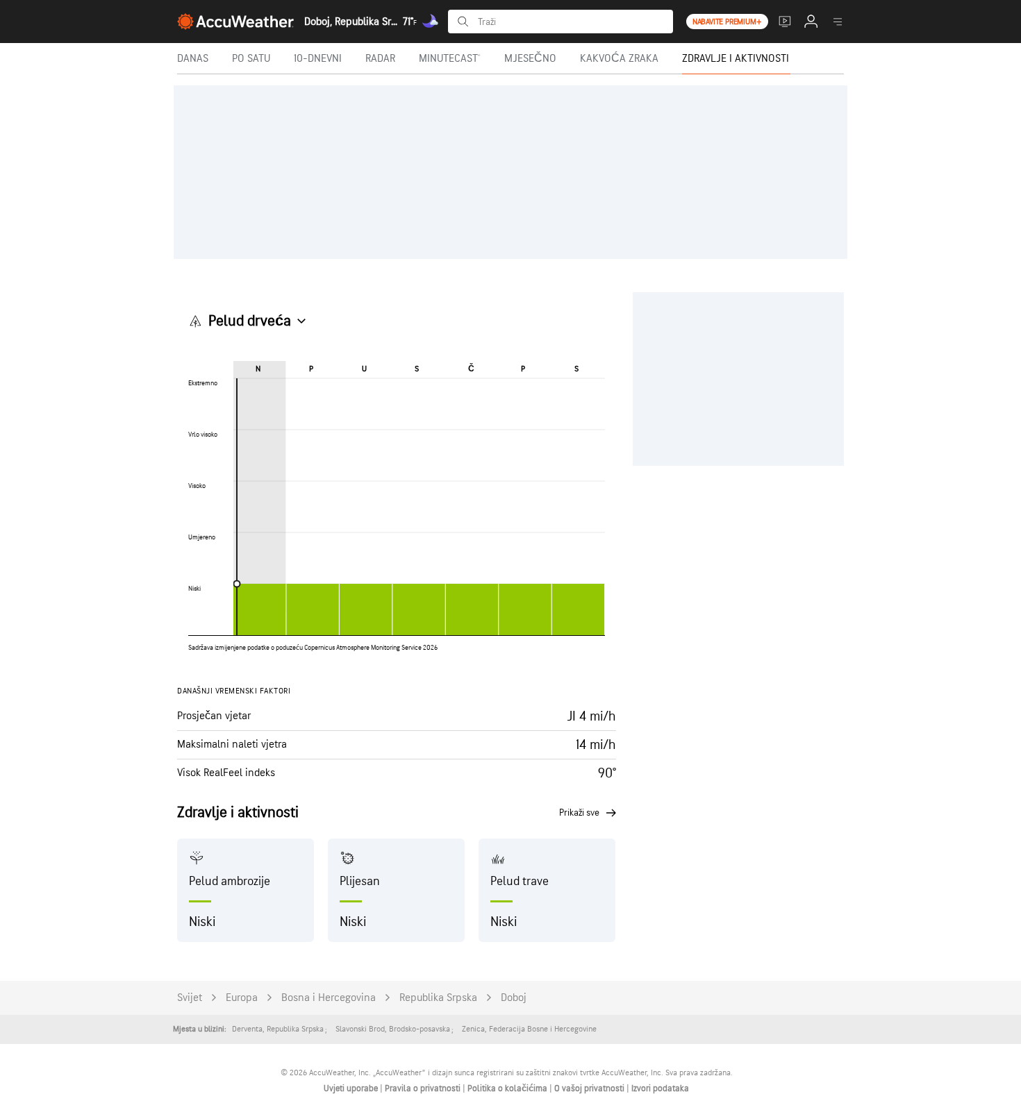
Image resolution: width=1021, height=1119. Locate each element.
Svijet (189, 997)
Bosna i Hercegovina (328, 997)
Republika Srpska (438, 997)
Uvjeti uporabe (352, 1088)
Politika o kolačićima (508, 1088)
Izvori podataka (660, 1088)
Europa (242, 997)
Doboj (513, 997)
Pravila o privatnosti (424, 1088)
